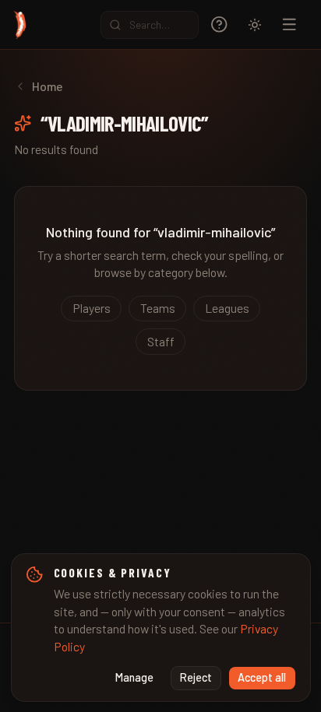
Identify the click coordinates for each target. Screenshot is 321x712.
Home (47, 86)
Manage (134, 677)
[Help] (219, 24)
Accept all (262, 677)
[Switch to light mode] (255, 25)
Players (91, 307)
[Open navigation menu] (289, 24)
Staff (161, 341)
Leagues (227, 307)
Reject (196, 677)
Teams (157, 307)
